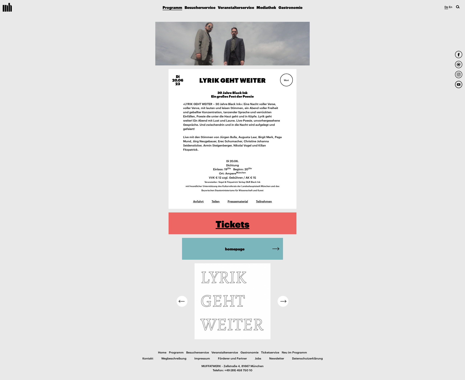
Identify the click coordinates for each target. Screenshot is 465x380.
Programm (172, 7)
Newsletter (276, 358)
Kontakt (147, 358)
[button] (182, 301)
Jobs (258, 358)
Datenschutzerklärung (307, 358)
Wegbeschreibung (173, 358)
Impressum (202, 358)
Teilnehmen (264, 201)
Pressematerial (238, 201)
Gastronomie (290, 7)
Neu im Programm (294, 352)
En (450, 7)
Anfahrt (198, 201)
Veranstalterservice (236, 7)
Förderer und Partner (232, 358)
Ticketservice (270, 352)
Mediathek (266, 7)
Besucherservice (200, 7)
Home (162, 352)
